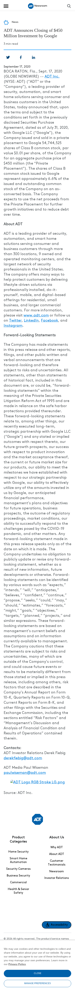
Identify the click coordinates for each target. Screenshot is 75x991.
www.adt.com (36, 315)
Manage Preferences (37, 983)
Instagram (13, 326)
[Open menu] (6, 6)
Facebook (49, 321)
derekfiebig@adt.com (23, 758)
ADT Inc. (52, 77)
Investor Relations (56, 878)
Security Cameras (18, 869)
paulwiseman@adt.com (25, 773)
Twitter (15, 321)
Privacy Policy (17, 964)
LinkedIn (31, 321)
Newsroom (56, 871)
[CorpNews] (37, 819)
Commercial (18, 882)
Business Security (18, 875)
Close (37, 973)
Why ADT (56, 847)
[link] (8, 57)
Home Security (18, 851)
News (15, 22)
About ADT (56, 854)
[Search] (69, 6)
